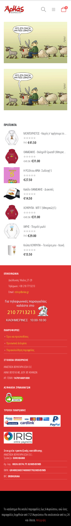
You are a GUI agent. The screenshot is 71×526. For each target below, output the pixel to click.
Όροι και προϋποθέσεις (17, 336)
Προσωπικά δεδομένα (16, 343)
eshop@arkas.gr (22, 292)
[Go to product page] (12, 138)
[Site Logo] (14, 9)
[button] (43, 9)
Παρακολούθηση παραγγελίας (20, 350)
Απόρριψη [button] (41, 520)
